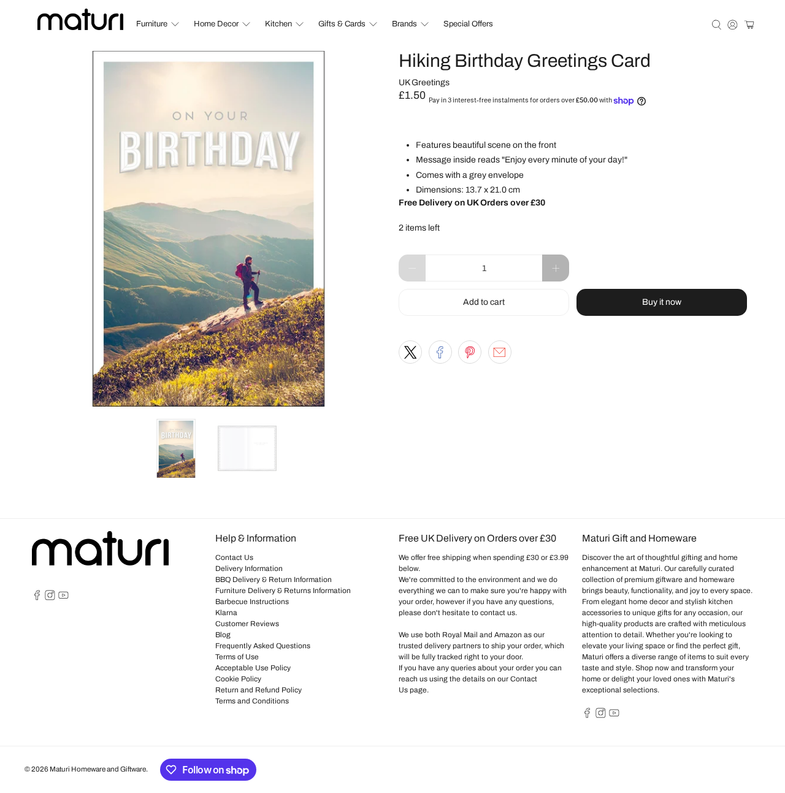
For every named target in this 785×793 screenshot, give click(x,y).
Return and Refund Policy (258, 690)
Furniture (151, 24)
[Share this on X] (410, 352)
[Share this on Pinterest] (469, 352)
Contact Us (234, 557)
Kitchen (278, 24)
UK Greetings (424, 82)
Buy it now (661, 302)
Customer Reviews (247, 623)
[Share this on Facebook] (440, 352)
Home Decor (216, 24)
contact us (497, 612)
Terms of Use (237, 657)
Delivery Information (249, 568)
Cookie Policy (238, 679)
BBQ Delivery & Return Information (273, 579)
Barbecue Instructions (252, 601)
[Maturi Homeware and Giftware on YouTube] (63, 598)
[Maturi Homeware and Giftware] (80, 19)
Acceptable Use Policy (253, 668)
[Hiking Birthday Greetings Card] (208, 229)
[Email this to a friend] (499, 352)
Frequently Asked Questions (262, 646)
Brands (404, 24)
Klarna (226, 612)
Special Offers (468, 24)
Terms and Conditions (252, 701)
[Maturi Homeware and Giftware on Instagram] (50, 598)
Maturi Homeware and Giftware (98, 769)
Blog (223, 634)
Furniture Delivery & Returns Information (283, 590)
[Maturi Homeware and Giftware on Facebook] (37, 598)
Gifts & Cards (342, 24)
